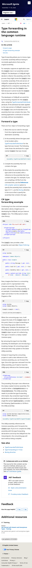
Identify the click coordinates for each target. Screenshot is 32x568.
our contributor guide (13, 471)
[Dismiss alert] (29, 2)
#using (21, 190)
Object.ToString (24, 245)
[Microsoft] (16, 19)
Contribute (4, 560)
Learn (3, 23)
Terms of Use (24, 563)
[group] (18, 159)
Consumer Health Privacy (8, 563)
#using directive (10, 452)
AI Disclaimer (5, 558)
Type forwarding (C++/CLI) (13, 450)
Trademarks (4, 565)
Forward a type (7, 48)
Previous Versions (16, 558)
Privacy (12, 560)
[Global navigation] (2, 19)
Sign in (28, 19)
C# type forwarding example (11, 50)
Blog (25, 558)
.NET (8, 23)
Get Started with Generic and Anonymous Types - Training (14, 528)
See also (5, 53)
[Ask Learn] (20, 23)
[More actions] (29, 23)
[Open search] (24, 19)
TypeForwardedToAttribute (21, 102)
